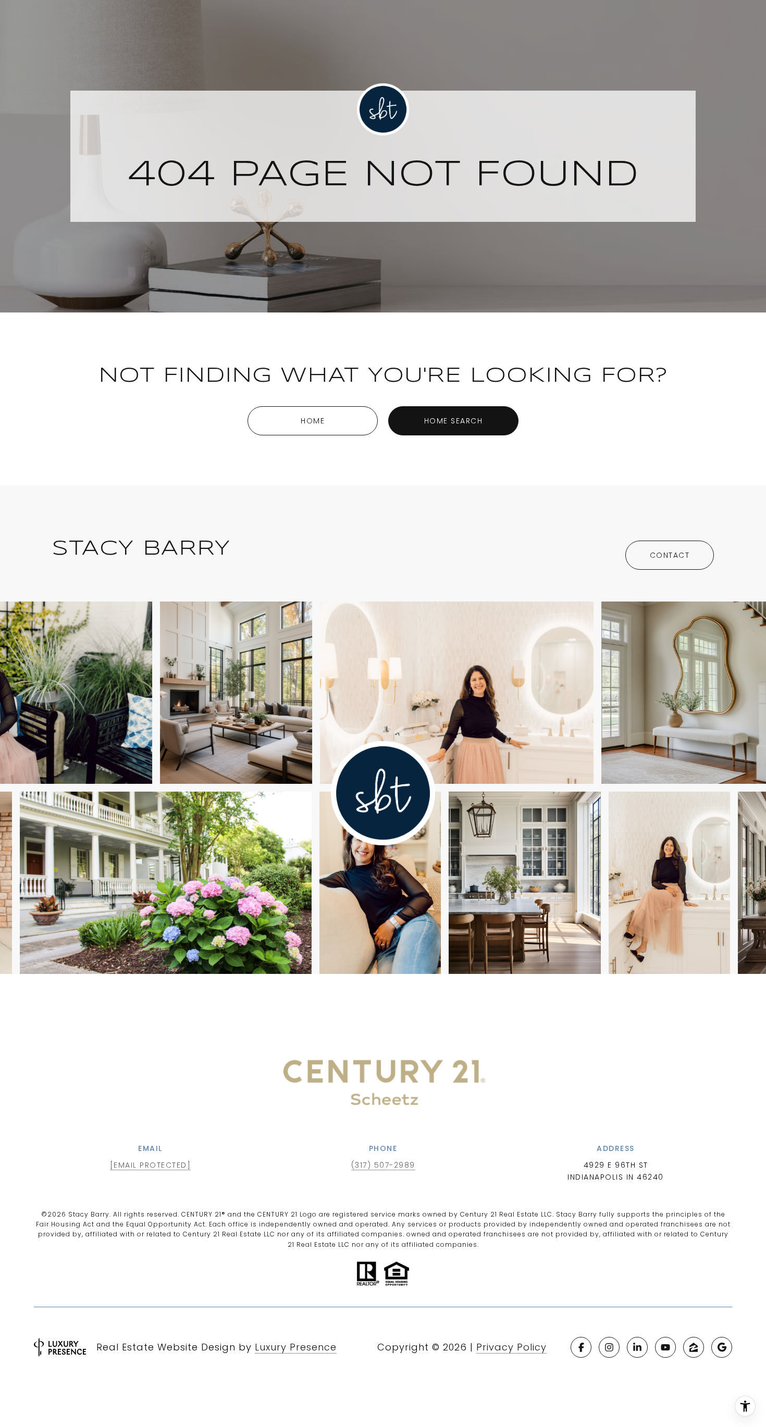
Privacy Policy (511, 1347)
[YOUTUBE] (665, 1347)
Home (313, 421)
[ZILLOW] (693, 1347)
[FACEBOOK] (581, 1347)
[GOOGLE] (721, 1347)
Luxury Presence (296, 1347)
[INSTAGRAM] (609, 1347)
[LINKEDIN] (637, 1347)
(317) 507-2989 (383, 1165)
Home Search (453, 421)
